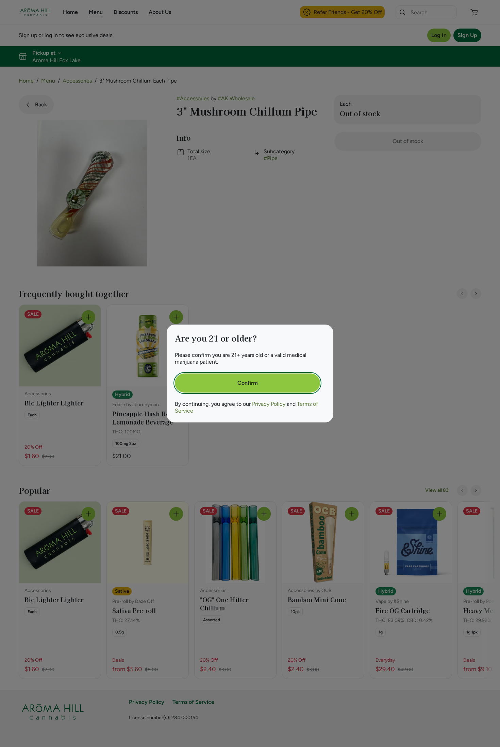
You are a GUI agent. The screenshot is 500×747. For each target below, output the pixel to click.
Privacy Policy (268, 404)
